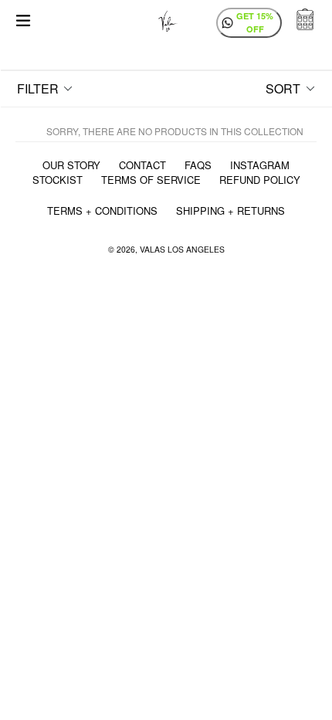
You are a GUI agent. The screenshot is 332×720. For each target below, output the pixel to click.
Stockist (57, 179)
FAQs (198, 165)
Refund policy (259, 179)
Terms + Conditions (102, 210)
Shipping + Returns (230, 210)
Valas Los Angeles (182, 249)
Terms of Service (151, 179)
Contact (142, 165)
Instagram (260, 165)
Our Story (71, 165)
